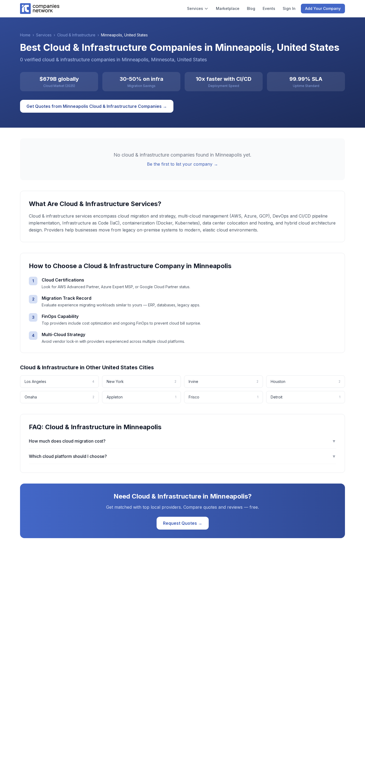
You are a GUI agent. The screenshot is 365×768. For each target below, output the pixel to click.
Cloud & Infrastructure (76, 35)
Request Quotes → (182, 523)
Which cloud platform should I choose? (182, 456)
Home (25, 35)
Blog (251, 8)
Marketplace (227, 8)
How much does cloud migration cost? (182, 441)
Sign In (289, 8)
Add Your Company (323, 8)
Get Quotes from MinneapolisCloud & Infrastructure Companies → (96, 106)
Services (195, 8)
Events (269, 8)
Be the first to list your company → (182, 164)
